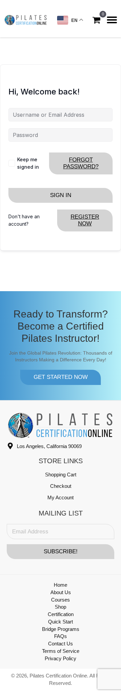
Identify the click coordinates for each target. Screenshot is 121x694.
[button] (60, 377)
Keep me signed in (28, 163)
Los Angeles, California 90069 (49, 446)
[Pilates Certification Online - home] (25, 19)
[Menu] (112, 20)
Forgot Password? (80, 163)
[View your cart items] (96, 20)
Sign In (60, 195)
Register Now (85, 220)
